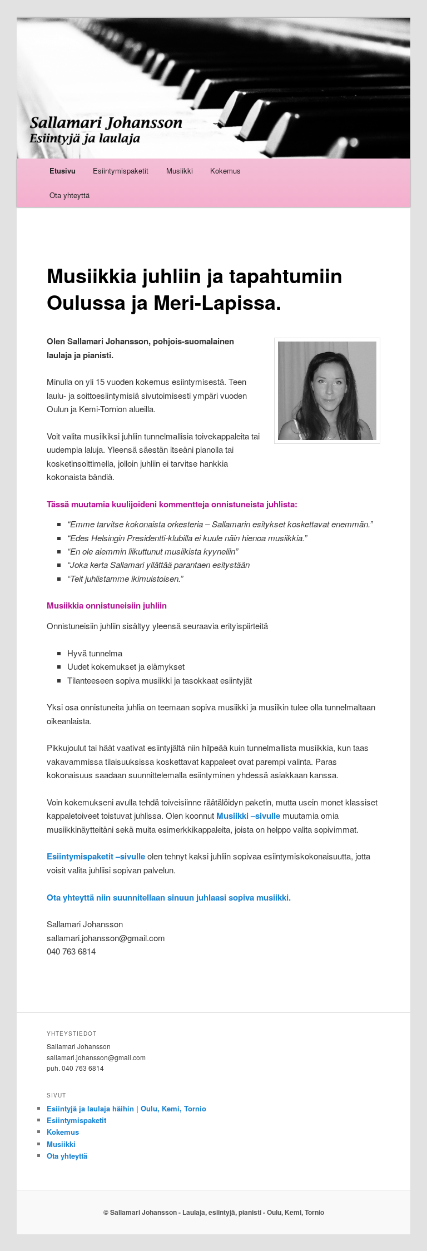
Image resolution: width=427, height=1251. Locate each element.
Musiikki (179, 170)
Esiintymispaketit (120, 170)
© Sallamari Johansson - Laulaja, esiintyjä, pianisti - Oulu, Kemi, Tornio (213, 1212)
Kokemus (225, 170)
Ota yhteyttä (69, 195)
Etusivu (62, 170)
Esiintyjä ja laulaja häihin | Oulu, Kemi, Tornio (126, 1108)
